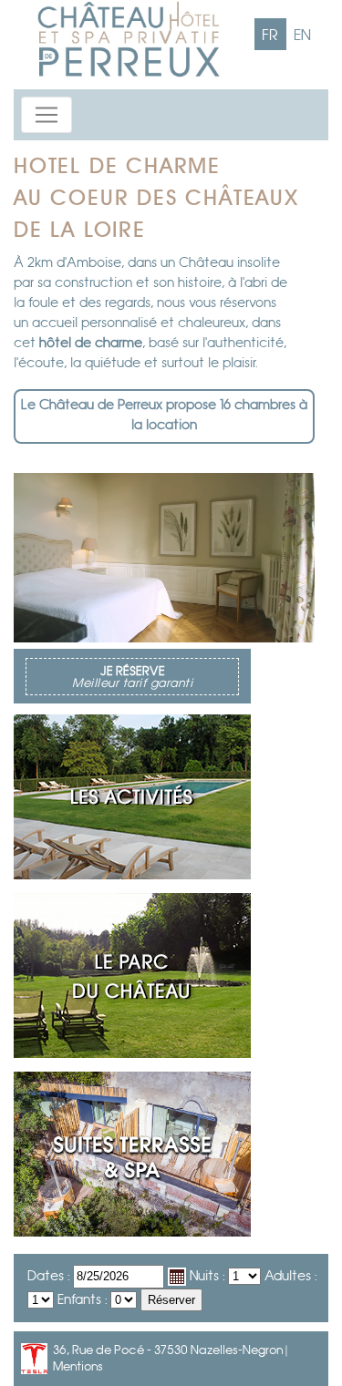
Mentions (78, 1366)
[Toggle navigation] (46, 115)
